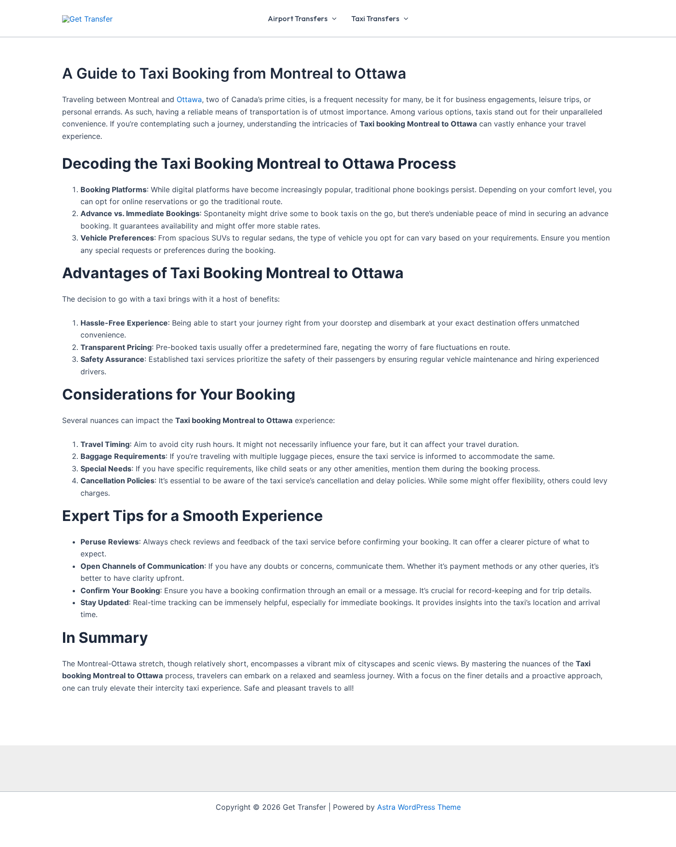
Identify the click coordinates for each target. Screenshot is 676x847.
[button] (332, 18)
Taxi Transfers (375, 18)
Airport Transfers (297, 18)
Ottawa (189, 99)
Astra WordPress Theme (419, 807)
